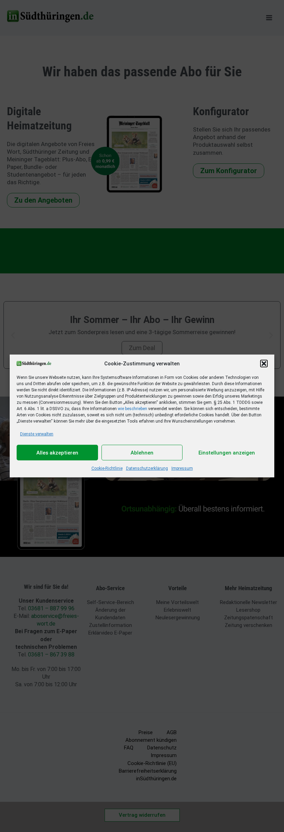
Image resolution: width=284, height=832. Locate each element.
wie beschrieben (132, 408)
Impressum (182, 468)
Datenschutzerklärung (147, 468)
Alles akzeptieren (57, 453)
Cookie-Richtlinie (107, 468)
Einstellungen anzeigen (226, 453)
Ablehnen (142, 453)
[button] (263, 363)
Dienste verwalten (36, 434)
